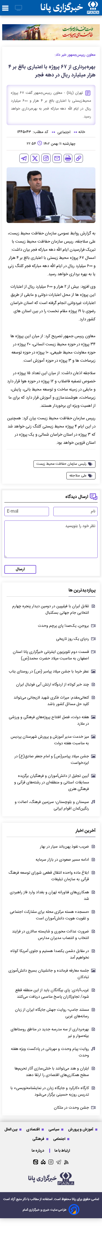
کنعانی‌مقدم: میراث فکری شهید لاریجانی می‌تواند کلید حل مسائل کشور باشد (51, 701)
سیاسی (54, 1129)
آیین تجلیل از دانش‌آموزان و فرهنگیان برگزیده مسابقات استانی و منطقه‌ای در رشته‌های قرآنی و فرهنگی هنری (51, 782)
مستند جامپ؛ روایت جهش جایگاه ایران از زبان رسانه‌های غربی (52, 1013)
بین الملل (11, 1129)
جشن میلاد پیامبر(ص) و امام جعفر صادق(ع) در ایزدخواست (51, 759)
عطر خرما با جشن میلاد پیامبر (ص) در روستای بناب (49, 671)
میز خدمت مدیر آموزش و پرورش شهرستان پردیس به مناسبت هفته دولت (50, 740)
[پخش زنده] (18, 8)
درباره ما (38, 1151)
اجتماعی (59, 1139)
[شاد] (43, 1161)
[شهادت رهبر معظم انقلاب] (51, 32)
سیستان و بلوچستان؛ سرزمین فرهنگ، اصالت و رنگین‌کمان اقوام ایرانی (52, 805)
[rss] (66, 1162)
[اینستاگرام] (46, 158)
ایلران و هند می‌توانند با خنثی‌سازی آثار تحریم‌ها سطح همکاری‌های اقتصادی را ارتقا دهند (51, 1071)
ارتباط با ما (62, 1151)
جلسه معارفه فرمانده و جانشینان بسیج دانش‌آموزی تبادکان (48, 974)
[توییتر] (34, 158)
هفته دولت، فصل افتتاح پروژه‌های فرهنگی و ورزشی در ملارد (49, 720)
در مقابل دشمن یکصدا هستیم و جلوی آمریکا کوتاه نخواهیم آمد (49, 954)
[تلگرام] (24, 158)
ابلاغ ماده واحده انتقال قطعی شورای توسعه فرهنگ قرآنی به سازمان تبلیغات (48, 876)
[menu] (5, 8)
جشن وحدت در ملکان (71, 1108)
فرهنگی (38, 1139)
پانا (74, 1199)
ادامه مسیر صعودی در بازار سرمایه (62, 860)
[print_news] (68, 158)
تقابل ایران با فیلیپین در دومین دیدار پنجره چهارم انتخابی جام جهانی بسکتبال (50, 609)
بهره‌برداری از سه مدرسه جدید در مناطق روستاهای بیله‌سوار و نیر (50, 1032)
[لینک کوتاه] (78, 158)
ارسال (20, 569)
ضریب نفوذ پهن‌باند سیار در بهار (64, 847)
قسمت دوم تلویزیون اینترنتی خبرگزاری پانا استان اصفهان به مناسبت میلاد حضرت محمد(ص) (51, 655)
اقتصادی (33, 1129)
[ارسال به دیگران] (57, 158)
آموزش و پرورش (81, 1129)
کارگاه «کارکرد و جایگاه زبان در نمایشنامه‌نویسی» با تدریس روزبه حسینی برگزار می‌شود (49, 1091)
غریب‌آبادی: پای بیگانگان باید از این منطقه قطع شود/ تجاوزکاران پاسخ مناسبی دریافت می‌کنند (52, 993)
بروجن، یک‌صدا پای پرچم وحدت (63, 626)
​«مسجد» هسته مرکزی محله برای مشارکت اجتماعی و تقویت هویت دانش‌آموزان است (49, 915)
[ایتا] (35, 1161)
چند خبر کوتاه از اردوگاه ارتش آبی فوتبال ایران (52, 684)
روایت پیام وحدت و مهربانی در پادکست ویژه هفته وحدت (50, 1052)
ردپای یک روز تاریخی (72, 639)
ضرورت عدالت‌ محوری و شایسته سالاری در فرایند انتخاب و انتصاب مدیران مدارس (50, 934)
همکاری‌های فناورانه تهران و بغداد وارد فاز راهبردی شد (49, 895)
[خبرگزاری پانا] (70, 7)
